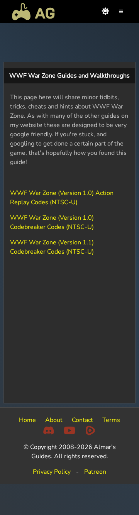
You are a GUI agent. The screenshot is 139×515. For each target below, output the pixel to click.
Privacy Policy (52, 472)
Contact (82, 420)
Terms (111, 420)
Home (27, 420)
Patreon (95, 472)
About (54, 420)
